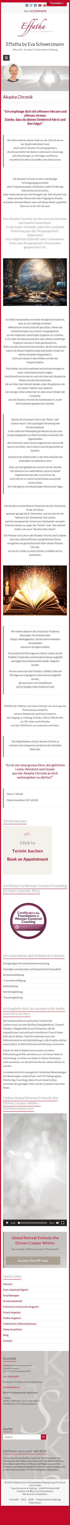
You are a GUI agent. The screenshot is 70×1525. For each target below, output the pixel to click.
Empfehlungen (11, 1295)
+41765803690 (37, 10)
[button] (35, 1169)
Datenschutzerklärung (48, 1499)
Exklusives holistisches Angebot (21, 1306)
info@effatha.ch (11, 1387)
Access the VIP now (33, 1260)
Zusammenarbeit (12, 1300)
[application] (35, 1169)
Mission (7, 1283)
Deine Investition (12, 1329)
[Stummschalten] (57, 1222)
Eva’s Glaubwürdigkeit (15, 1289)
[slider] (32, 1223)
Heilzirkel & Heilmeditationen (19, 1323)
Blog (5, 1334)
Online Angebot (12, 1317)
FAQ (23, 1499)
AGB (31, 1499)
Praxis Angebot (12, 1312)
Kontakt (7, 1340)
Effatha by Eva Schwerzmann (35, 44)
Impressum (35, 1502)
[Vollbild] (62, 1222)
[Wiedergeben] (7, 1222)
